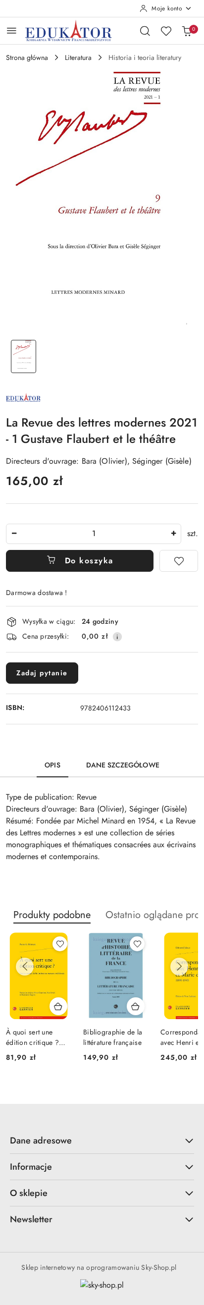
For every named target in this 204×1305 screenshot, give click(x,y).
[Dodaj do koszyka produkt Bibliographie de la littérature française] (136, 1006)
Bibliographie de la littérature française (112, 1037)
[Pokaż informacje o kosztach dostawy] (117, 636)
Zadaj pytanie (42, 673)
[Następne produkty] (179, 966)
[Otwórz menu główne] (11, 30)
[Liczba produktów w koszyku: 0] (186, 30)
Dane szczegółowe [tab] (122, 765)
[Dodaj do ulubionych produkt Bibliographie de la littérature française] (137, 943)
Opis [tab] (52, 765)
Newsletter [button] (31, 1219)
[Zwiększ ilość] (173, 534)
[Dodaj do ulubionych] (178, 561)
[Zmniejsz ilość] (13, 534)
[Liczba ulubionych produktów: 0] (165, 30)
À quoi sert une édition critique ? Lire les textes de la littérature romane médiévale (35, 1037)
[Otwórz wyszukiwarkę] (145, 30)
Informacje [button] (31, 1166)
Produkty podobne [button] (52, 915)
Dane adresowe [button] (41, 1140)
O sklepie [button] (29, 1193)
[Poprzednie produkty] (25, 966)
